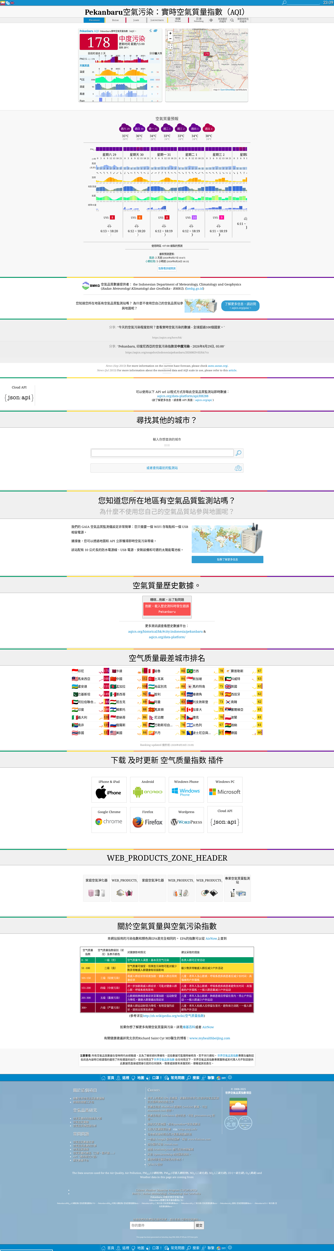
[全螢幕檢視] (155, 31)
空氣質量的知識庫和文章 (87, 1118)
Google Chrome (109, 812)
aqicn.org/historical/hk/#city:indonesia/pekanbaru (165, 631)
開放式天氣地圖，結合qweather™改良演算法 (174, 1124)
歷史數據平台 (81, 1160)
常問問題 (81, 1134)
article (232, 370)
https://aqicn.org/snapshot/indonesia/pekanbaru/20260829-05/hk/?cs (167, 352)
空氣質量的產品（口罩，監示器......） (94, 1153)
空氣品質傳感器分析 (85, 1125)
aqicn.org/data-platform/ (167, 637)
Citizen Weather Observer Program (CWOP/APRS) (166, 1190)
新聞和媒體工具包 (83, 1102)
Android (148, 782)
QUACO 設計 (155, 1164)
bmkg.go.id (194, 288)
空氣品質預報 (81, 1149)
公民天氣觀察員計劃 (159, 1129)
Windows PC (225, 782)
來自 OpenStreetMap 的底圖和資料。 (170, 1154)
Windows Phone (186, 782)
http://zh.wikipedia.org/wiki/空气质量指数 (173, 1016)
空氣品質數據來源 (83, 1142)
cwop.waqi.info (187, 1129)
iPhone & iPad (109, 782)
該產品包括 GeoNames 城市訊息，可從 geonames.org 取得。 (181, 1117)
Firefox (147, 812)
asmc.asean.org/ (218, 365)
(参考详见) (166, 983)
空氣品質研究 (85, 1110)
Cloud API (225, 811)
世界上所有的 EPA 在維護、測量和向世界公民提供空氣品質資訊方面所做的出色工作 (183, 1099)
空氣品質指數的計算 (85, 1145)
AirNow (211, 938)
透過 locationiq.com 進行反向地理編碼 (170, 1149)
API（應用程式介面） (85, 1156)
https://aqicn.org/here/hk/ (167, 337)
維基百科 (189, 1027)
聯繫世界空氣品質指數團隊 (88, 1098)
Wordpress (186, 812)
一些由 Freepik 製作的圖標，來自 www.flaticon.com (179, 1139)
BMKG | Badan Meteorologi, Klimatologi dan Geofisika (166, 1193)
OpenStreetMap (227, 89)
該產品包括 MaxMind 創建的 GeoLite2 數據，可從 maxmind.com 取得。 (177, 1108)
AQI (89, 31)
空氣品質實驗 (81, 1122)
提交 (199, 1225)
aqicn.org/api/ (203, 400)
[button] (206, 56)
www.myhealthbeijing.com (209, 1038)
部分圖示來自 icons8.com (163, 1144)
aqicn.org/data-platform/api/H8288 (182, 396)
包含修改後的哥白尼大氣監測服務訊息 (170, 1134)
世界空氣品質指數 (227, 1055)
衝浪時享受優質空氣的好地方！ (166, 1159)
